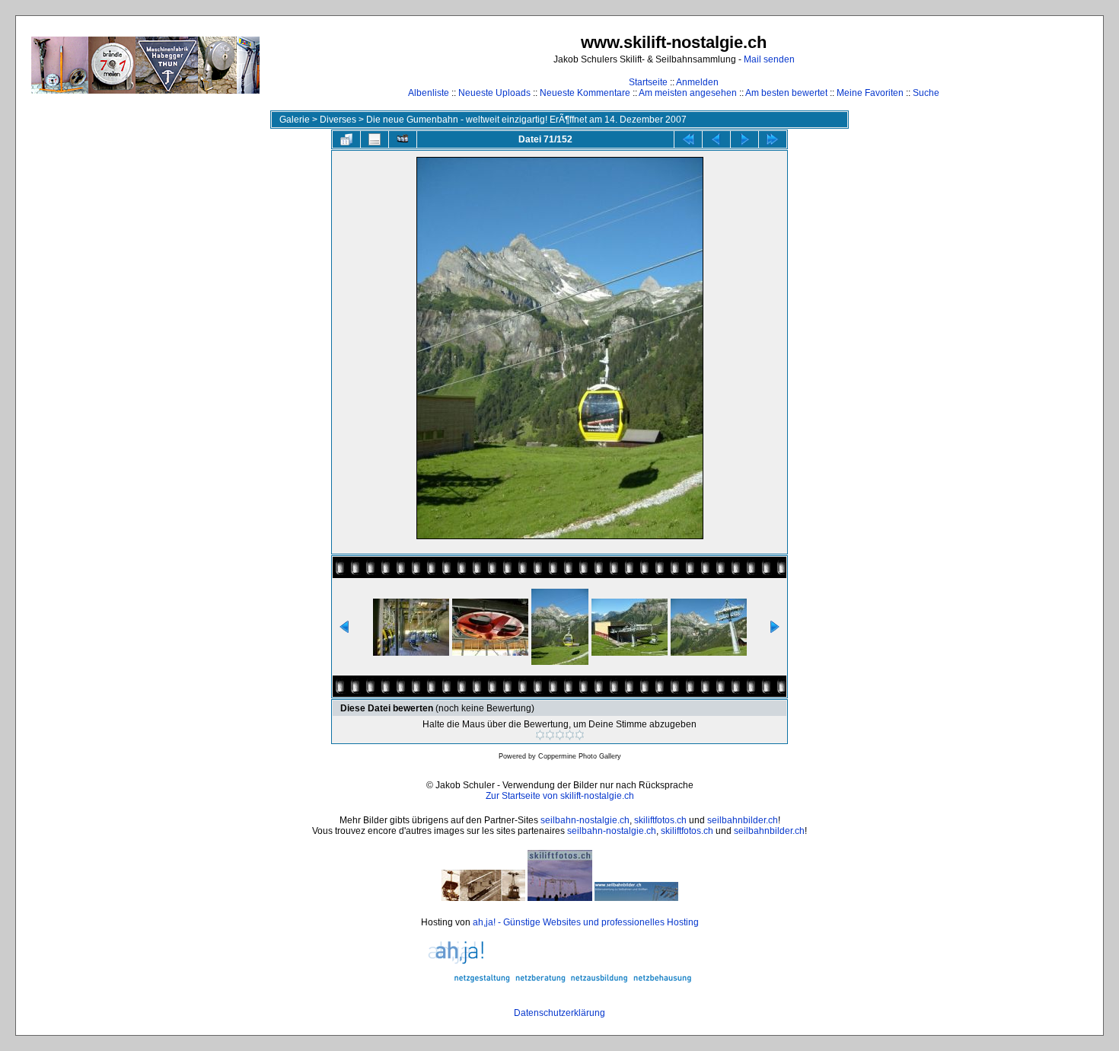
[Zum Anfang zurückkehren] (688, 139)
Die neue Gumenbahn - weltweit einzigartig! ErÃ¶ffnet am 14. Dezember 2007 (526, 119)
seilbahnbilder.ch (742, 820)
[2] (550, 735)
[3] (560, 735)
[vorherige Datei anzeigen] (716, 139)
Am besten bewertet (786, 93)
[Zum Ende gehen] (772, 139)
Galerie (294, 119)
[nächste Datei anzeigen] (744, 139)
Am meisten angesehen (688, 93)
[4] (570, 735)
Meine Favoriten (870, 93)
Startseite (648, 82)
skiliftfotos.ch (660, 820)
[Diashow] (402, 139)
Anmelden (697, 82)
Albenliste (428, 93)
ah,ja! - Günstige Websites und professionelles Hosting (586, 922)
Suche (926, 93)
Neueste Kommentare (585, 93)
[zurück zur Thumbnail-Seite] (346, 139)
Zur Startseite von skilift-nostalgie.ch (560, 796)
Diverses (338, 119)
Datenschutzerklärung (559, 1013)
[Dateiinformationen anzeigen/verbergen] (374, 139)
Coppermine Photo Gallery (579, 756)
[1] (540, 735)
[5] (580, 735)
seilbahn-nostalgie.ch (585, 820)
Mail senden (769, 59)
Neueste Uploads (494, 93)
